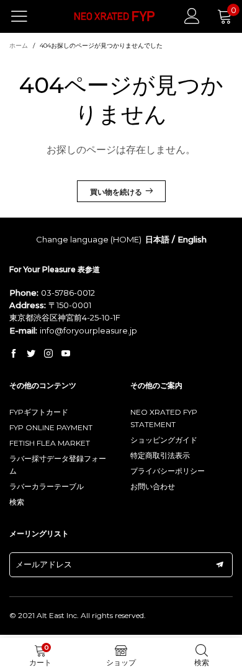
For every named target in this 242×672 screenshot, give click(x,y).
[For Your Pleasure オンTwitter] (31, 354)
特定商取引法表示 (160, 455)
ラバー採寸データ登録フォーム (57, 464)
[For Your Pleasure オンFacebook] (13, 354)
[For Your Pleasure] (114, 16)
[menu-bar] (27, 16)
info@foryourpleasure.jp (88, 330)
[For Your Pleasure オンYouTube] (65, 354)
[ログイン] (192, 16)
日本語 (157, 239)
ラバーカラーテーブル (46, 486)
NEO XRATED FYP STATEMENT (163, 418)
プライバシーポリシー (167, 470)
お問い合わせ (152, 486)
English (192, 239)
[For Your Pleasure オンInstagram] (48, 354)
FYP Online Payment (50, 427)
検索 (16, 501)
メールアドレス (44, 564)
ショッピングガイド (163, 439)
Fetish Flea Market (49, 443)
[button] (220, 564)
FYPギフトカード (38, 412)
